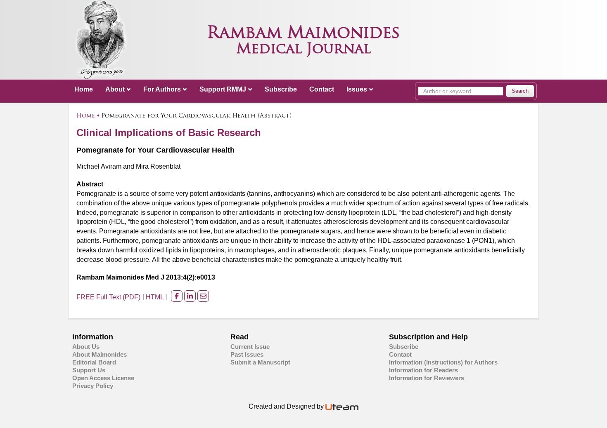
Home (83, 89)
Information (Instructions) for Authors (443, 362)
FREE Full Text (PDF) (108, 297)
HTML (155, 297)
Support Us (88, 370)
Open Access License (103, 377)
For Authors (162, 89)
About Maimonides (99, 354)
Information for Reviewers (426, 377)
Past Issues (246, 354)
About (115, 89)
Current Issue (250, 346)
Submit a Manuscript (260, 362)
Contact (321, 89)
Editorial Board (94, 362)
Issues (356, 89)
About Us (86, 346)
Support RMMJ (222, 89)
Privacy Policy (92, 385)
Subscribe (281, 89)
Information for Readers (423, 370)
